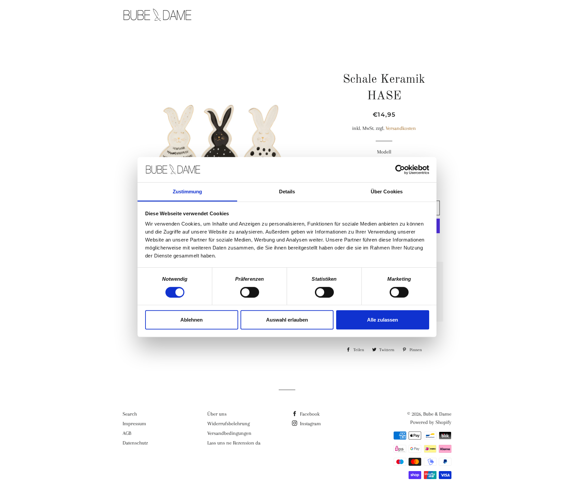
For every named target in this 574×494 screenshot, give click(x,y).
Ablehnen (191, 320)
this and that (386, 16)
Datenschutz (135, 443)
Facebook (309, 414)
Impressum (134, 424)
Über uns (217, 414)
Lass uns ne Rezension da (233, 443)
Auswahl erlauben (287, 320)
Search (130, 414)
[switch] (249, 292)
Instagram (310, 424)
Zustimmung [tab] (187, 191)
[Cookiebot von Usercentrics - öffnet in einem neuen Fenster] (400, 170)
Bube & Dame (437, 414)
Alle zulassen (382, 320)
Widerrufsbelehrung (228, 424)
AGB (127, 433)
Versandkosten (401, 128)
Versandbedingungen (229, 433)
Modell (384, 152)
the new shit (333, 16)
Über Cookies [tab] (387, 191)
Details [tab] (287, 191)
